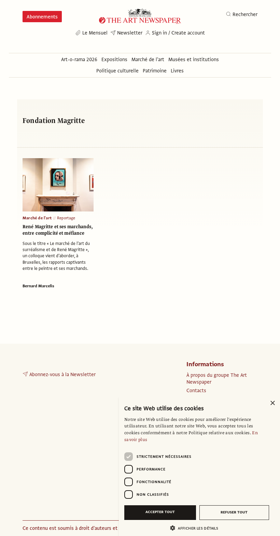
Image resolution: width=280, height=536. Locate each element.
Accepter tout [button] (160, 511)
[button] (196, 528)
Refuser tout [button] (234, 512)
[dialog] (199, 466)
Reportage (66, 218)
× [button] (272, 403)
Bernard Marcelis (38, 286)
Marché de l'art (37, 218)
